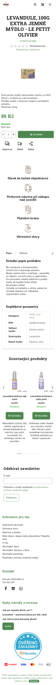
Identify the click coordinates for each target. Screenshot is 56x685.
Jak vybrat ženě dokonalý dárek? (19, 619)
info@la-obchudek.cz (13, 579)
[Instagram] (13, 588)
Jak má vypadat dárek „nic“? (17, 610)
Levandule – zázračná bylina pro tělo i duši (24, 615)
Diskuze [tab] (24, 253)
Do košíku (38, 134)
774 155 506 (8, 582)
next (52, 387)
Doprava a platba (11, 532)
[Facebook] (5, 588)
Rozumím (34, 681)
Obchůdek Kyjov (10, 546)
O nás (5, 543)
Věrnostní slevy (10, 528)
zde (25, 681)
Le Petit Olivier (28, 41)
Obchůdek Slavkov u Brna (15, 550)
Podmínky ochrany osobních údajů (20, 557)
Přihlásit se (11, 498)
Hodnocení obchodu (12, 525)
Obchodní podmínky (12, 554)
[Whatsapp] (20, 588)
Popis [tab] (9, 253)
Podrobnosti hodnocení (28, 49)
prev (3, 387)
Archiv (8, 626)
